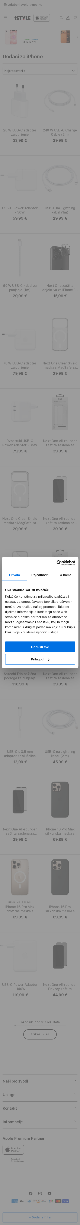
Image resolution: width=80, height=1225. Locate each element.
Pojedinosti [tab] (39, 574)
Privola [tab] (14, 574)
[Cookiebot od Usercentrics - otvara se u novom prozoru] (57, 563)
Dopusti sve (40, 647)
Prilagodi (37, 659)
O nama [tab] (65, 574)
